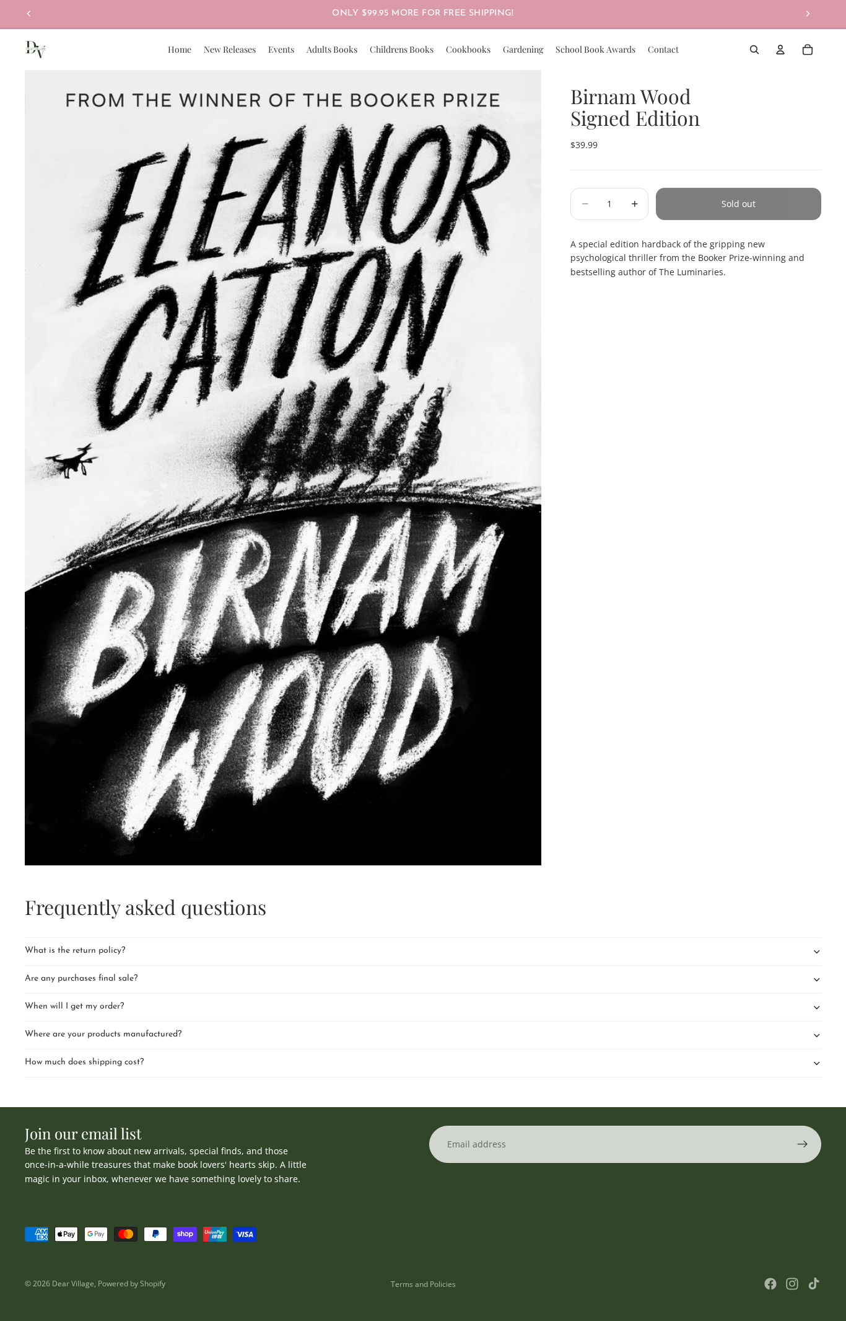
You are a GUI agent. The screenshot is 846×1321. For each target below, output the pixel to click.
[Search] (754, 49)
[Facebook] (770, 1283)
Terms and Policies (423, 1284)
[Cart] (807, 49)
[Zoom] (283, 467)
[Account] (780, 49)
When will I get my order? (74, 1006)
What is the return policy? (75, 950)
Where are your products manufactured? (103, 1034)
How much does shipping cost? (84, 1062)
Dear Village (73, 1283)
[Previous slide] (29, 13)
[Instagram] (792, 1283)
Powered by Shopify (131, 1283)
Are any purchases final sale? (81, 978)
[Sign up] (803, 1144)
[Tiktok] (813, 1283)
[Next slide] (807, 13)
